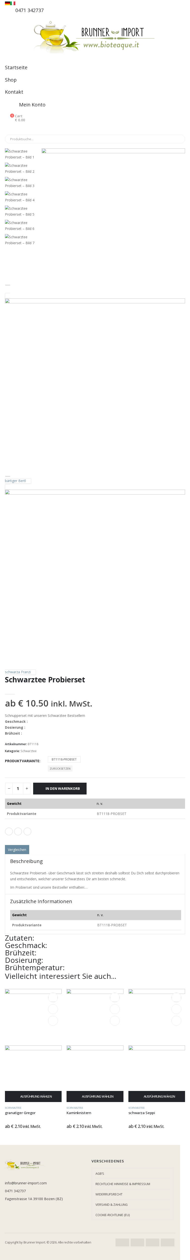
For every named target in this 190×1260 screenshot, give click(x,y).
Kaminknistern (79, 1112)
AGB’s (99, 1174)
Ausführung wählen (36, 1096)
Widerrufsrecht (108, 1194)
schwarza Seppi (141, 1112)
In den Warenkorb (63, 788)
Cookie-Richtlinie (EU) (112, 1215)
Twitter (18, 831)
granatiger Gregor (20, 1112)
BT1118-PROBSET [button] (64, 759)
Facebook (9, 831)
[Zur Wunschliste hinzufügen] (95, 840)
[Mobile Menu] (9, 128)
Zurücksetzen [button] (60, 768)
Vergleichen (17, 849)
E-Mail (27, 831)
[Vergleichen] (53, 1021)
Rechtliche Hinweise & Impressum (122, 1184)
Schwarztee (29, 751)
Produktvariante (22, 761)
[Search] (62, 139)
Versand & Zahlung (111, 1205)
